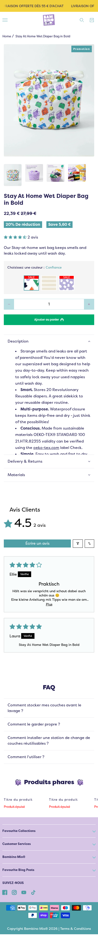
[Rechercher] (81, 20)
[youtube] (24, 892)
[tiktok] (33, 892)
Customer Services (16, 844)
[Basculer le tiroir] (5, 20)
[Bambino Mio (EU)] (49, 20)
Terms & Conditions (75, 928)
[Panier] (91, 20)
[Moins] (9, 304)
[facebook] (4, 892)
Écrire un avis (37, 543)
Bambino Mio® (13, 857)
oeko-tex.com (46, 447)
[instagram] (14, 892)
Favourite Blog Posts (18, 870)
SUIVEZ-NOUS (13, 883)
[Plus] (89, 304)
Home (6, 36)
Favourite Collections (18, 831)
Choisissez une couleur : (34, 267)
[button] (16, 237)
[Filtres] (78, 543)
